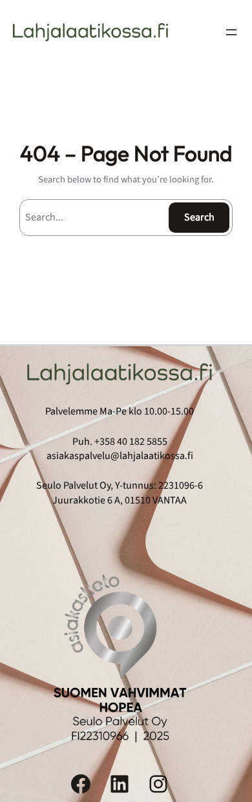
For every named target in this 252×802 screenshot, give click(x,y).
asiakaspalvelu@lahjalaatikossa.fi (120, 456)
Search (199, 217)
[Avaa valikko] (231, 32)
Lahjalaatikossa (90, 32)
